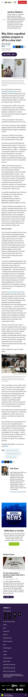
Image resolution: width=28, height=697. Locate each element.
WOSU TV (5, 634)
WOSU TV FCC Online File (9, 671)
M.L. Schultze (6, 579)
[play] (2, 695)
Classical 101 (6, 631)
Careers (5, 651)
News (4, 628)
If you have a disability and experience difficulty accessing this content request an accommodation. (13, 675)
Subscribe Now (14, 544)
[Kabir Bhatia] (5, 470)
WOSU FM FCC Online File (9, 664)
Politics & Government (12, 450)
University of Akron (11, 457)
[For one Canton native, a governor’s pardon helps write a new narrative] (14, 563)
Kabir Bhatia (14, 468)
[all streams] (26, 695)
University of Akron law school (15, 292)
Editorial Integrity (7, 648)
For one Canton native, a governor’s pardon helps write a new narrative (14, 575)
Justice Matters (15, 12)
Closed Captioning (7, 658)
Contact (5, 654)
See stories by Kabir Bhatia (18, 492)
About (4, 644)
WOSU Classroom (7, 638)
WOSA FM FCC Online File (9, 668)
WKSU (6, 446)
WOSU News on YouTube (14, 531)
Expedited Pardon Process (13, 453)
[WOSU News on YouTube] (14, 515)
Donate (23, 2)
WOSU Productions (7, 641)
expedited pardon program (10, 91)
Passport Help (6, 661)
